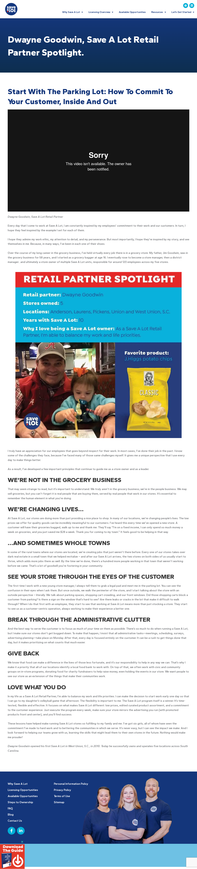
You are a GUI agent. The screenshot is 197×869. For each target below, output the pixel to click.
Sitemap (59, 802)
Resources (157, 12)
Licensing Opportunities (23, 790)
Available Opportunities (132, 12)
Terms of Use (62, 796)
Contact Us (15, 820)
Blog (11, 814)
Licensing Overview (99, 12)
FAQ (10, 808)
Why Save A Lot (71, 12)
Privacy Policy (62, 790)
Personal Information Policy (71, 784)
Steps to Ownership (20, 802)
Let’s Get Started (181, 12)
